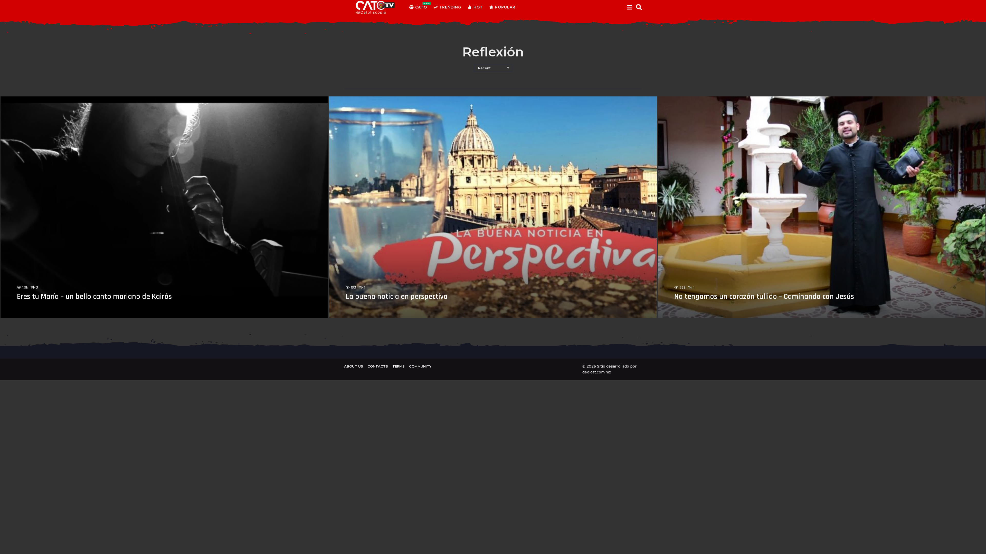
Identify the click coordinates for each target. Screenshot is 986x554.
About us (353, 366)
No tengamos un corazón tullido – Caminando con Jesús (764, 296)
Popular (505, 7)
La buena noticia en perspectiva (397, 296)
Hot (478, 7)
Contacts (377, 366)
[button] (629, 7)
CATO (421, 5)
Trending (450, 7)
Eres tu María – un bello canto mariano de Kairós (94, 296)
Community (420, 366)
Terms (398, 366)
